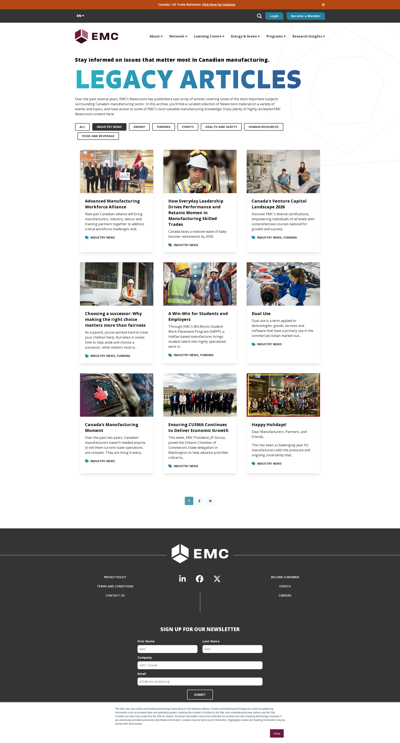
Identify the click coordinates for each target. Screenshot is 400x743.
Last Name (211, 641)
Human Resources (264, 127)
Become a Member (305, 16)
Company (146, 657)
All (82, 127)
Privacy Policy (115, 577)
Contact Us (115, 595)
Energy (139, 127)
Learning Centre (207, 36)
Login (274, 16)
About (155, 36)
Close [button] (277, 733)
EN (79, 15)
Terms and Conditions (115, 586)
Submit (200, 695)
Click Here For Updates (218, 4)
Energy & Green (244, 36)
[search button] (259, 16)
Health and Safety (221, 127)
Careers (285, 595)
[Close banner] (323, 5)
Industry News (109, 127)
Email (143, 674)
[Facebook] (199, 579)
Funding (163, 127)
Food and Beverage (98, 136)
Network (176, 36)
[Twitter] (217, 579)
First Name (147, 641)
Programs (274, 36)
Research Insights (307, 36)
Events (188, 127)
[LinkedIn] (182, 579)
